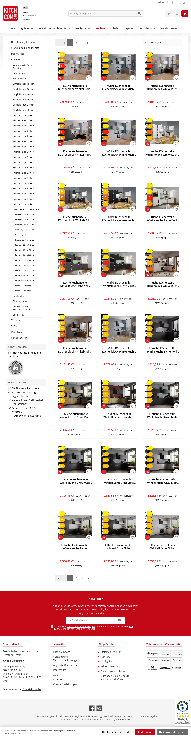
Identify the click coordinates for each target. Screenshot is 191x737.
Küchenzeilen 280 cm (23, 146)
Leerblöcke (18, 314)
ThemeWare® (123, 719)
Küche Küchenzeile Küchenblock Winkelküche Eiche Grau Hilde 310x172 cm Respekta (74, 350)
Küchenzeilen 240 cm (23, 130)
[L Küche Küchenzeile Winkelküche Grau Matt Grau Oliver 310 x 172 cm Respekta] (75, 461)
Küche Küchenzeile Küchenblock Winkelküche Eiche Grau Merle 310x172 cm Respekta (74, 218)
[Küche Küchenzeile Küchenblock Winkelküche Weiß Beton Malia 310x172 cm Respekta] (118, 67)
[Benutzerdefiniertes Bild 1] (164, 661)
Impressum (59, 670)
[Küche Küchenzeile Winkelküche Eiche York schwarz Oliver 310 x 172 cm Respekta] (118, 264)
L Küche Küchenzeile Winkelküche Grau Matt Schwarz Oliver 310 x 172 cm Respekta (118, 481)
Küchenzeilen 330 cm (23, 172)
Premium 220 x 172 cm (24, 245)
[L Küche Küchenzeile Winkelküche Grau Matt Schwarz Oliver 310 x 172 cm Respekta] (118, 461)
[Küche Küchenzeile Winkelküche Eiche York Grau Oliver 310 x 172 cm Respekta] (75, 264)
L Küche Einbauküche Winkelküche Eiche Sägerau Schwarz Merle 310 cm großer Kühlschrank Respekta (119, 546)
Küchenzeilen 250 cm (23, 136)
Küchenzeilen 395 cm (23, 198)
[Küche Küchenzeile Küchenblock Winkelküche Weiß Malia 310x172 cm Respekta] (75, 67)
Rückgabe (106, 661)
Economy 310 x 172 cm (25, 229)
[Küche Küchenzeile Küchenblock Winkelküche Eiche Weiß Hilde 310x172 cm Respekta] (162, 264)
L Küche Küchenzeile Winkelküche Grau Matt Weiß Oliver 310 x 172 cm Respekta (162, 481)
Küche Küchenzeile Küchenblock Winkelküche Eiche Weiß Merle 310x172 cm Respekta (162, 153)
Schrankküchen (20, 78)
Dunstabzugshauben (23, 42)
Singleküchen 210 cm (23, 104)
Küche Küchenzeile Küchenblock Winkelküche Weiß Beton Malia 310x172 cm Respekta (118, 87)
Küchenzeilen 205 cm (23, 115)
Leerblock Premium (23, 290)
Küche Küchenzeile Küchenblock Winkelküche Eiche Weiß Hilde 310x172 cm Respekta (162, 284)
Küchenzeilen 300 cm (23, 157)
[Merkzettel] (168, 13)
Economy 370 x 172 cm (24, 240)
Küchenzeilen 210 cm (23, 120)
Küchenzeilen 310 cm (23, 162)
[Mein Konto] (176, 13)
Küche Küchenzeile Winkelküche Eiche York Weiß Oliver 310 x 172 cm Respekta (162, 218)
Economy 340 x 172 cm (24, 235)
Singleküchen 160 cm (23, 89)
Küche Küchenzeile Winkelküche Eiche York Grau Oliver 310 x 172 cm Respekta (75, 284)
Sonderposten (19, 337)
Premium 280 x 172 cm (24, 265)
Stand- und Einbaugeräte (25, 47)
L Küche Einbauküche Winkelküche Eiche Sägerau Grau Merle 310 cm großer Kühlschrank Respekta (74, 546)
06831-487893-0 (13, 661)
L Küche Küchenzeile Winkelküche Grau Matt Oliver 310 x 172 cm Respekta (162, 415)
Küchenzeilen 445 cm (23, 204)
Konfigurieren (145, 732)
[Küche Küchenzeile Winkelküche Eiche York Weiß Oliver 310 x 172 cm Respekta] (162, 198)
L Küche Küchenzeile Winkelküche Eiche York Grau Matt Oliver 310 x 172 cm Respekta (162, 350)
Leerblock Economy (23, 285)
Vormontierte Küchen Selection (23, 67)
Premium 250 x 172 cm (24, 250)
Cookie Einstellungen (65, 684)
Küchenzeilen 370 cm (23, 188)
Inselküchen (19, 296)
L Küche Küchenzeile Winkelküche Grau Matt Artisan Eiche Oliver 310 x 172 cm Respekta (74, 415)
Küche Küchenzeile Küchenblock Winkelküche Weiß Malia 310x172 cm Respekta (74, 87)
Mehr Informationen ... (13, 733)
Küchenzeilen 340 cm (23, 178)
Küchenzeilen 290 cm (23, 151)
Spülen (15, 326)
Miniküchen (19, 73)
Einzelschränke (20, 301)
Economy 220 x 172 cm (24, 214)
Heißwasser (17, 53)
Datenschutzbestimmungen (81, 626)
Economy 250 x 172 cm (24, 219)
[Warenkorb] (184, 13)
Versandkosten (87, 716)
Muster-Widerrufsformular (116, 671)
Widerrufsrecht (109, 666)
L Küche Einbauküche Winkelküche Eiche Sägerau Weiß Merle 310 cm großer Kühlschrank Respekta (162, 546)
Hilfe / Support (61, 652)
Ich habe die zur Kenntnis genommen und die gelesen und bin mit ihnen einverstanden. (93, 627)
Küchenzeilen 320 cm (23, 167)
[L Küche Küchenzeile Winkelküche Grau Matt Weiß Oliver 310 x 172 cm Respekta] (162, 461)
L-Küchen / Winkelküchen (26, 209)
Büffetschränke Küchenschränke (21, 308)
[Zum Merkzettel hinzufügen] (89, 78)
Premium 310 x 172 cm (24, 270)
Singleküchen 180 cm (23, 94)
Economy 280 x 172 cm (24, 224)
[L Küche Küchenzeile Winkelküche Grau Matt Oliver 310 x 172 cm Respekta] (162, 395)
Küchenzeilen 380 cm (23, 193)
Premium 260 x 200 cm (24, 255)
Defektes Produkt (111, 652)
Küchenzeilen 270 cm (23, 141)
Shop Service (106, 644)
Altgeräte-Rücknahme (65, 665)
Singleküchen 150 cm (23, 83)
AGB (131, 626)
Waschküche (18, 332)
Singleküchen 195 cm (23, 99)
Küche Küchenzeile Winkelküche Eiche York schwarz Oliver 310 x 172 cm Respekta (118, 284)
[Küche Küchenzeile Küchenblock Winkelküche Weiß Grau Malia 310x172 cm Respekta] (162, 67)
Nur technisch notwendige (117, 732)
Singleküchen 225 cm (23, 110)
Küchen (15, 59)
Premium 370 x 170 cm (24, 280)
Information (58, 644)
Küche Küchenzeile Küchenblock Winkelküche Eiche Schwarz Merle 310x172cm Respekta (118, 218)
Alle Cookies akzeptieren (172, 732)
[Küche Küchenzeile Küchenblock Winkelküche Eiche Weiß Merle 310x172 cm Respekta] (162, 132)
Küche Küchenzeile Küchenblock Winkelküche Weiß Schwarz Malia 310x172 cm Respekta (74, 153)
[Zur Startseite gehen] (25, 13)
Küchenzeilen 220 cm (23, 125)
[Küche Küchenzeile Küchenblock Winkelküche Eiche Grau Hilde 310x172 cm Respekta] (75, 329)
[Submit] (119, 620)
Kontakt (105, 656)
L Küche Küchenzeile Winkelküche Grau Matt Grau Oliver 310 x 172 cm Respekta (75, 481)
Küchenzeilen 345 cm (23, 183)
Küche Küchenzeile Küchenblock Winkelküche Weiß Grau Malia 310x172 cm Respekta (162, 87)
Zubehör (16, 320)
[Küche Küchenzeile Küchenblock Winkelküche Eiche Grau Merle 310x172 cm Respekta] (75, 198)
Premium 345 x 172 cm (24, 275)
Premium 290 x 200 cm (24, 260)
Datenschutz (60, 679)
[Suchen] (139, 13)
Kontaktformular (31, 689)
